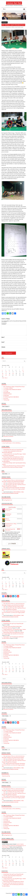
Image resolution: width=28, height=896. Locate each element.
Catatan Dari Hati (14, 3)
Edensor (7, 518)
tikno (4, 480)
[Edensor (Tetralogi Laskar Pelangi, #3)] (3, 521)
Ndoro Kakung (8, 530)
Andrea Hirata (8, 510)
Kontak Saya (6, 395)
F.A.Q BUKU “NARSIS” (8, 388)
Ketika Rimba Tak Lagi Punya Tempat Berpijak (13, 449)
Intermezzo (4, 22)
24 (6, 375)
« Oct (3, 377)
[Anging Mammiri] (6, 558)
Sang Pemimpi (8, 514)
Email (3, 342)
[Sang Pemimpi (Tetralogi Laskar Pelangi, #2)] (3, 517)
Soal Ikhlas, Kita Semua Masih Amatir (15, 483)
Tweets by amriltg (6, 776)
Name (3, 337)
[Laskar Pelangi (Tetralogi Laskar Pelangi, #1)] (3, 512)
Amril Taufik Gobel (19, 27)
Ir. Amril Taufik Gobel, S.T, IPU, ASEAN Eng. (11, 443)
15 (23, 371)
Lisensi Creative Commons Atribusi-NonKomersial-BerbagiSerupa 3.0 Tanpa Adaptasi (14, 846)
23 (2, 375)
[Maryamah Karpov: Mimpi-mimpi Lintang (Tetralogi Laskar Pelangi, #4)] (3, 526)
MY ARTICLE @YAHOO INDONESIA (11, 397)
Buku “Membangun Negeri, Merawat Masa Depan (14, 386)
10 (6, 371)
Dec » (6, 377)
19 (12, 373)
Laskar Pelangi (8, 509)
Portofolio (5, 398)
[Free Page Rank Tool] (7, 500)
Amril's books (12, 507)
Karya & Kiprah (6, 392)
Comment (3, 323)
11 (9, 371)
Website (3, 347)
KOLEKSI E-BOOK (7, 394)
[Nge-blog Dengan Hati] (3, 531)
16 (2, 373)
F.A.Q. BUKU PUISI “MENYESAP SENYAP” (12, 389)
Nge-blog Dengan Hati (10, 529)
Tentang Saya (6, 399)
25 (9, 375)
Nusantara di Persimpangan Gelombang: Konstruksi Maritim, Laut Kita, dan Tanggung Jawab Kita (13, 489)
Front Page (5, 391)
